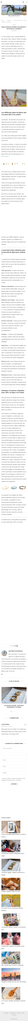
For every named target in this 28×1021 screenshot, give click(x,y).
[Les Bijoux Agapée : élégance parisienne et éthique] (14, 695)
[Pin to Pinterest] (15, 645)
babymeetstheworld (16, 651)
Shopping (9, 20)
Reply (25, 724)
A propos (14, 1014)
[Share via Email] (17, 645)
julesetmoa (5, 724)
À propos (6, 1013)
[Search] (26, 2)
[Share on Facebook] (12, 645)
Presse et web (20, 1013)
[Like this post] (11, 645)
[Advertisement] (14, 75)
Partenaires (12, 1013)
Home (2, 20)
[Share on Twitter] (14, 646)
